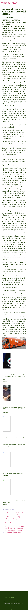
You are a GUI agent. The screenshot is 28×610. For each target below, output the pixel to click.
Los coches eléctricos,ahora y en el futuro (13, 473)
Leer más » (5, 381)
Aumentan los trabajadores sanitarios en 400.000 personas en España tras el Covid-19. (14, 408)
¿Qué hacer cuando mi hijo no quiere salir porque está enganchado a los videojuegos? (15, 519)
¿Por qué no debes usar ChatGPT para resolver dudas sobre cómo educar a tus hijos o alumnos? (14, 529)
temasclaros (9, 3)
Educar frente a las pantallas (13, 532)
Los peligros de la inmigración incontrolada (13, 437)
